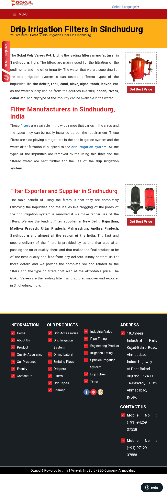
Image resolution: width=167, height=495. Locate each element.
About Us (23, 340)
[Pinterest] (93, 394)
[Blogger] (100, 394)
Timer (94, 381)
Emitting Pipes (64, 362)
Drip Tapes (61, 383)
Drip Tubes (98, 374)
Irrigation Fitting (101, 353)
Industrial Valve (101, 332)
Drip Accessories (66, 333)
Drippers (60, 369)
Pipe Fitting (98, 339)
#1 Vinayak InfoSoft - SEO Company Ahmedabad (100, 470)
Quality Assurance (30, 355)
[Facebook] (87, 394)
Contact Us (24, 376)
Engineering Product (104, 346)
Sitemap (59, 390)
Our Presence (26, 362)
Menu (22, 14)
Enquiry (22, 369)
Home (34, 35)
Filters (58, 376)
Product (22, 347)
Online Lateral (63, 355)
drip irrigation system (89, 147)
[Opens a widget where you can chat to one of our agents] (152, 488)
